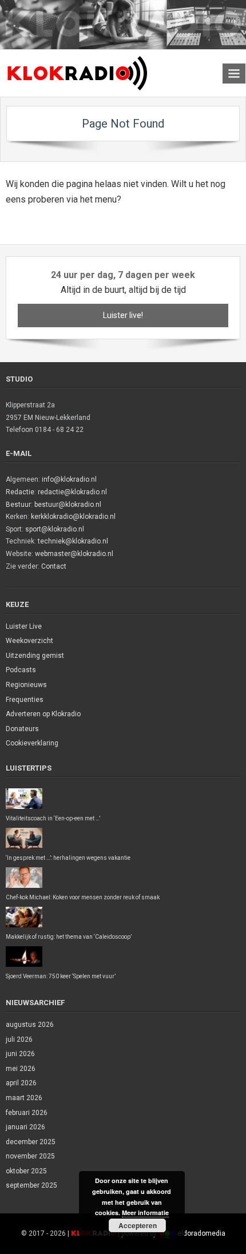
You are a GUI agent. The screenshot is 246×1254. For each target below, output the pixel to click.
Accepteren (137, 1225)
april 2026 (21, 1083)
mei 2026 (20, 1069)
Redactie (20, 492)
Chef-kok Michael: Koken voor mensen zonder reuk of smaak (83, 897)
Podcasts (21, 670)
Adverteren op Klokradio (43, 714)
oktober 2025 (26, 1171)
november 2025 (30, 1156)
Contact (53, 566)
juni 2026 (20, 1054)
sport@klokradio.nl (54, 529)
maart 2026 (24, 1098)
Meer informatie (145, 1212)
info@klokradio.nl (69, 479)
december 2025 (30, 1142)
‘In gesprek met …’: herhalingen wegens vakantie (68, 858)
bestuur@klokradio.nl (67, 505)
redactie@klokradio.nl (72, 492)
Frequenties (24, 700)
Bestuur (18, 505)
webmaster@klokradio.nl (74, 554)
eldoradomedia (201, 1233)
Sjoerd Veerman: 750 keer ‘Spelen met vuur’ (61, 976)
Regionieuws (26, 685)
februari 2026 (26, 1113)
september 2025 (31, 1185)
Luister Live (24, 626)
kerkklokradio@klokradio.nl (73, 517)
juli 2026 (19, 1039)
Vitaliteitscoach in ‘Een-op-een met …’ (53, 818)
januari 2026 (25, 1127)
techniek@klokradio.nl (73, 541)
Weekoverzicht (29, 641)
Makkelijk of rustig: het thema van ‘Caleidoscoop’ (69, 937)
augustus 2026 (30, 1025)
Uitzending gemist (35, 656)
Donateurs (22, 729)
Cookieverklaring (32, 743)
